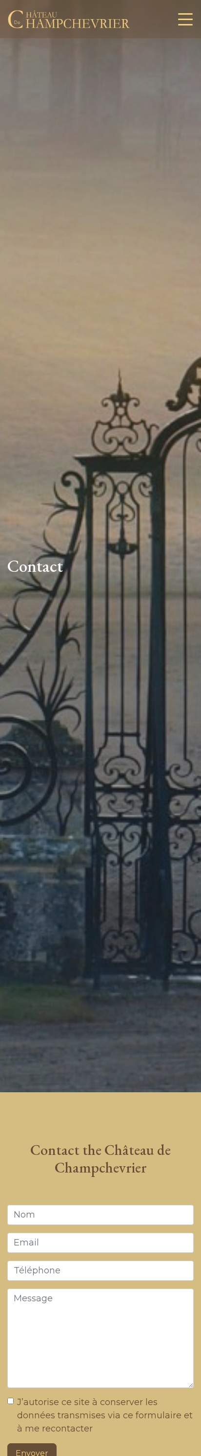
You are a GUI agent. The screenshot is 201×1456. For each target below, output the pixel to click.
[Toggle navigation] (185, 19)
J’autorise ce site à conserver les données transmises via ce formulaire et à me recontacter (105, 1415)
